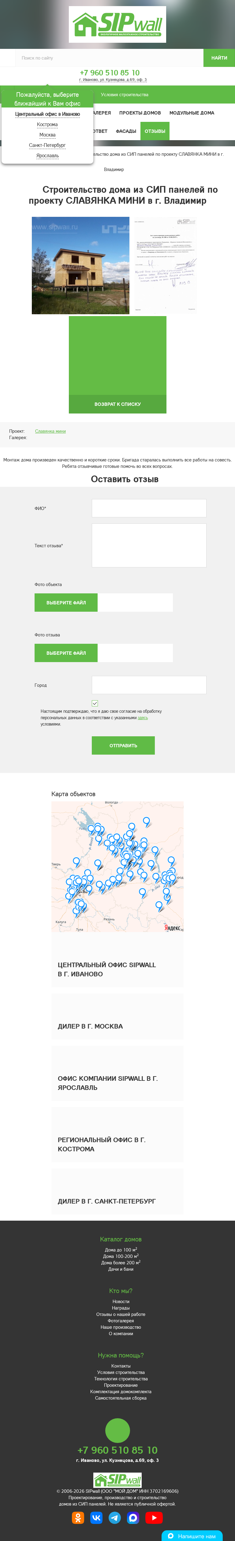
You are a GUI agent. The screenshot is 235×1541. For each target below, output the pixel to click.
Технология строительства (121, 1378)
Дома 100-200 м (121, 1256)
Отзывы (155, 131)
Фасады (126, 131)
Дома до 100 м (121, 1249)
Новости (121, 1301)
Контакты (121, 1365)
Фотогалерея (94, 112)
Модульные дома (192, 112)
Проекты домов (140, 112)
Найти (219, 57)
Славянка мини (50, 431)
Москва (47, 134)
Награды (121, 1307)
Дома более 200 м (120, 1262)
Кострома (47, 124)
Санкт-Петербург (47, 145)
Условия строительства (124, 94)
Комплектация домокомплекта (120, 1391)
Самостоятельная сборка (121, 1398)
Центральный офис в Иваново (47, 114)
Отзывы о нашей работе (120, 1314)
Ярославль (47, 155)
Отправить (123, 745)
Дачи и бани (120, 1269)
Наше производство (121, 1327)
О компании (121, 1333)
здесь (143, 717)
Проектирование (121, 1385)
